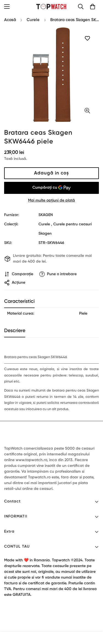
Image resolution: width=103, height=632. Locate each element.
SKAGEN (45, 215)
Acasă (10, 20)
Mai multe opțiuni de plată (51, 200)
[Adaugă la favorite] (87, 38)
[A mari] (87, 111)
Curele (33, 20)
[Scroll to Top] (93, 602)
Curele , (45, 224)
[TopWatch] (51, 6)
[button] (92, 6)
